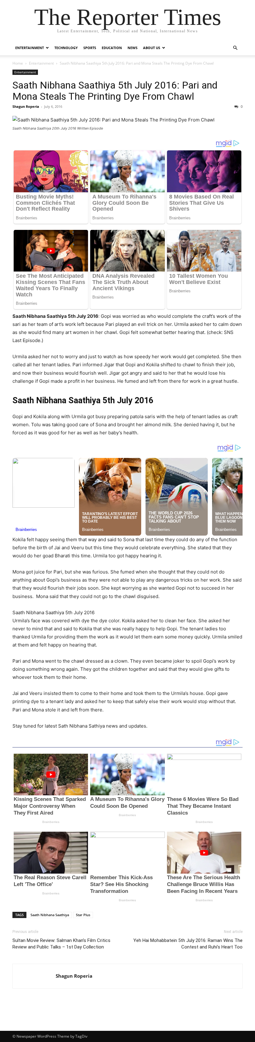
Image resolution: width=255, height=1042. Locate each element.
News (132, 47)
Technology (66, 47)
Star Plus (83, 914)
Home (17, 63)
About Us (151, 47)
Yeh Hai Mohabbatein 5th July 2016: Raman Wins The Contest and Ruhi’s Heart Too (188, 944)
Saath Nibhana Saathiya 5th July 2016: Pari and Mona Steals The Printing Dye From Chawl (114, 90)
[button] (235, 48)
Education (112, 47)
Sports (89, 47)
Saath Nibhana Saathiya (49, 914)
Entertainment (29, 47)
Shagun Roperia (25, 106)
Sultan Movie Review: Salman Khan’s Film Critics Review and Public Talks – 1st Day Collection (61, 944)
